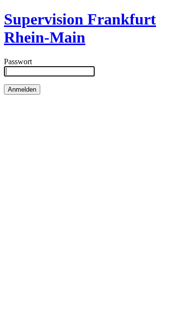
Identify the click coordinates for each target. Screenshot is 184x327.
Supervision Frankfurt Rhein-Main (80, 28)
